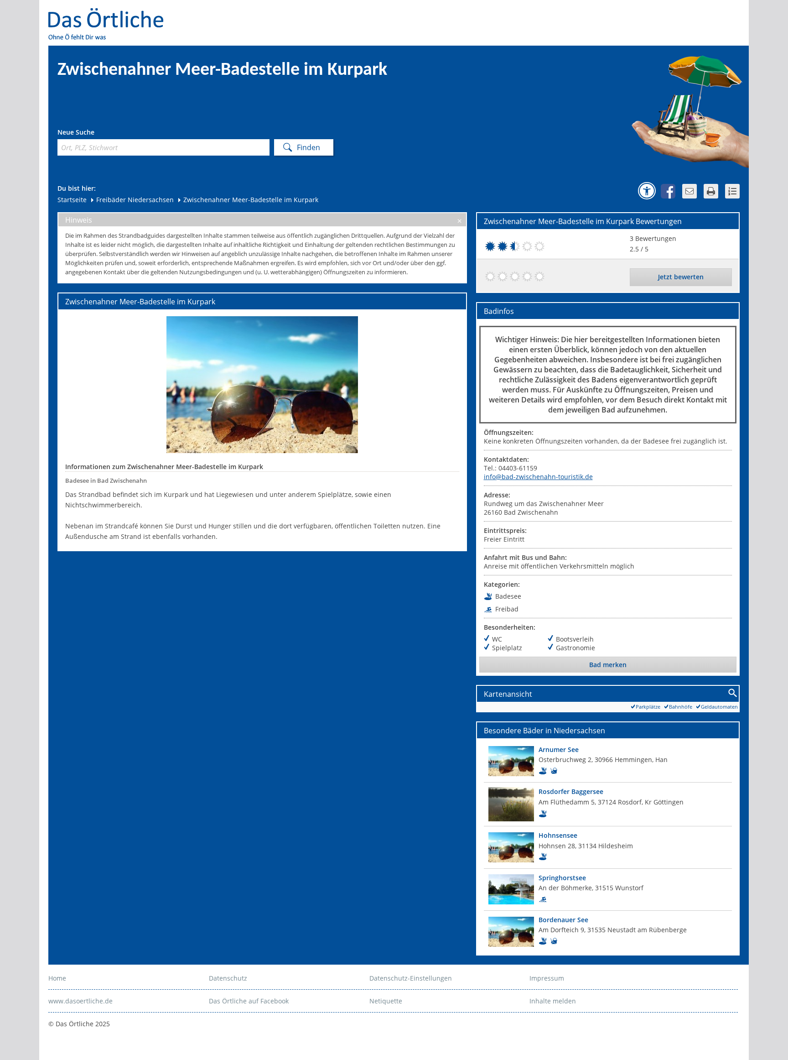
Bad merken (608, 664)
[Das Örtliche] (109, 14)
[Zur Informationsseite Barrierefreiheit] (646, 191)
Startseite (72, 199)
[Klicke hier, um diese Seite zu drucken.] (711, 191)
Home (57, 978)
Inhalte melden (552, 1001)
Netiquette (385, 1001)
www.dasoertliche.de (80, 1001)
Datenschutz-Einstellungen (410, 978)
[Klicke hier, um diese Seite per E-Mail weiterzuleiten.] (689, 191)
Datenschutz (228, 978)
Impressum (546, 978)
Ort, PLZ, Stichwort (97, 133)
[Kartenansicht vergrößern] (733, 693)
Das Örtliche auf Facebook (249, 1001)
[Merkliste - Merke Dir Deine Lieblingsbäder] (732, 191)
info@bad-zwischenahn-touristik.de (538, 476)
